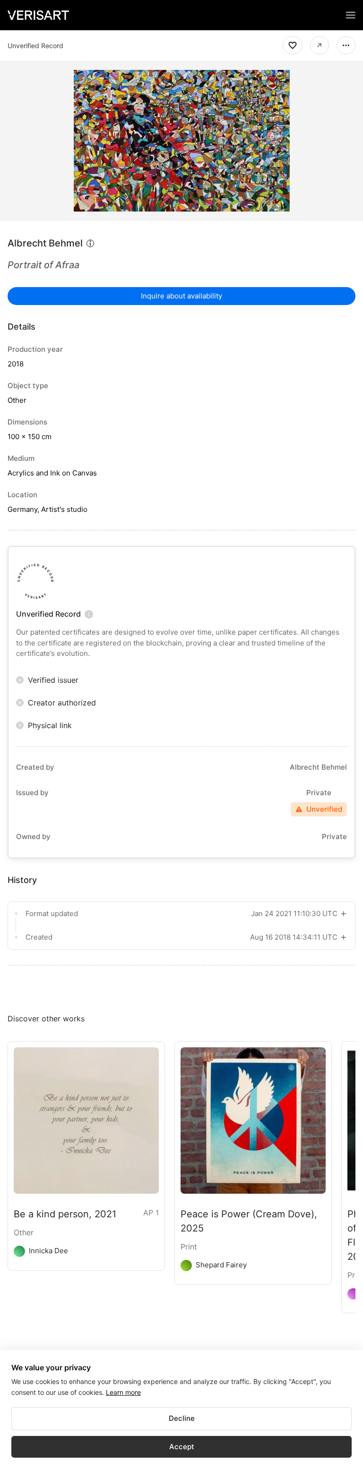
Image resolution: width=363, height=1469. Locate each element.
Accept (181, 1446)
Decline (182, 1418)
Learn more (123, 1392)
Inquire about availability (181, 295)
